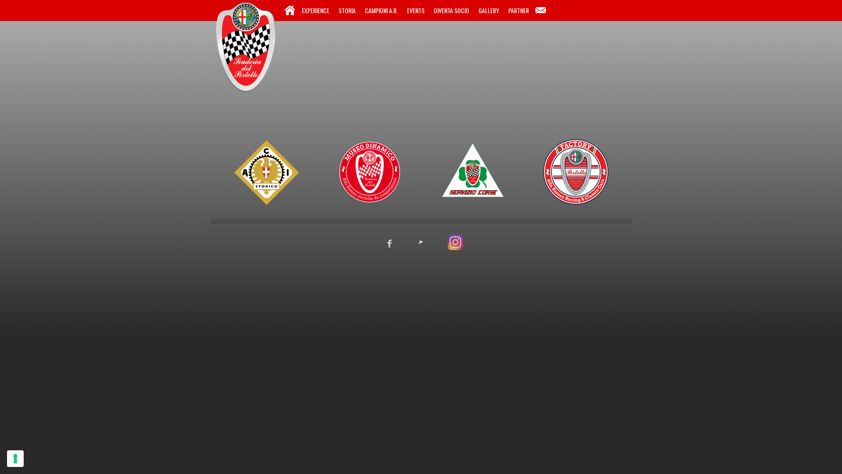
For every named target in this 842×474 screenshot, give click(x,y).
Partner (518, 10)
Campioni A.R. (381, 10)
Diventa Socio (451, 10)
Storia (347, 10)
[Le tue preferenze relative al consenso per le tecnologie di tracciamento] (15, 458)
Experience (315, 10)
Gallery (488, 10)
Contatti (540, 10)
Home (289, 10)
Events (416, 10)
